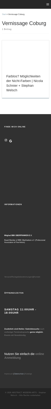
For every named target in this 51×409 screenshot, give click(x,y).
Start (4, 14)
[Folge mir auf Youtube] (25, 403)
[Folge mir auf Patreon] (29, 403)
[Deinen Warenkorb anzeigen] (42, 4)
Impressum (8, 374)
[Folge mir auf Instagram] (21, 403)
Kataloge (28, 374)
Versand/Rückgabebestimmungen (18, 277)
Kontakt (37, 277)
